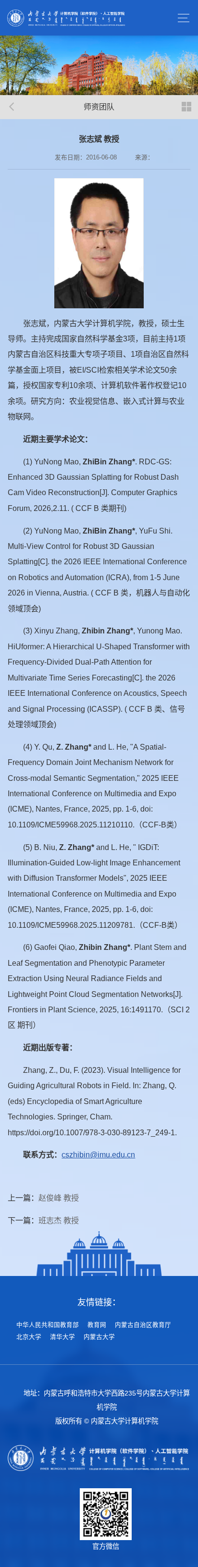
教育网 (96, 1325)
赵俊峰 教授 (58, 1197)
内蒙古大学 (99, 1337)
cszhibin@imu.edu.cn (98, 1154)
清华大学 (62, 1337)
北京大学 (28, 1337)
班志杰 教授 (58, 1220)
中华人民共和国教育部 (47, 1325)
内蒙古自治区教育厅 (143, 1325)
